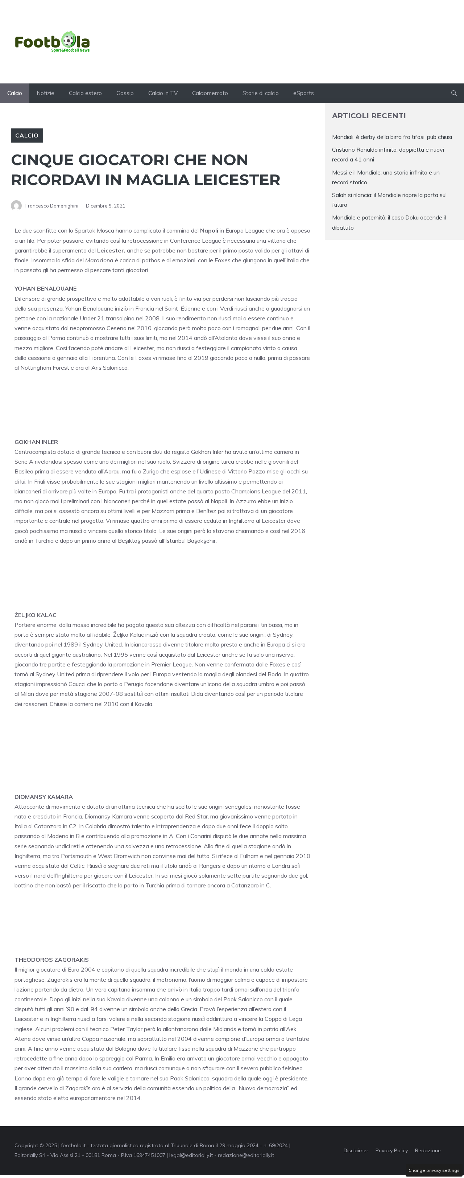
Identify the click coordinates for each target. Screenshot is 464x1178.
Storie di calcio (261, 93)
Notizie (45, 93)
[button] (454, 93)
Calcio (14, 93)
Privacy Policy (392, 1150)
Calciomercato (210, 93)
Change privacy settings (434, 1170)
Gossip (125, 93)
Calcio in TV (163, 93)
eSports (303, 93)
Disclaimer (356, 1150)
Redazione (428, 1150)
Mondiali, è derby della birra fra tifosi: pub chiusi (392, 136)
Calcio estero (85, 93)
